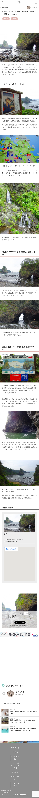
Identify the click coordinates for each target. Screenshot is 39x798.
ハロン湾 (10, 293)
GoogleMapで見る (11, 541)
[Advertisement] (19, 660)
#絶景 (14, 18)
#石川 (6, 18)
